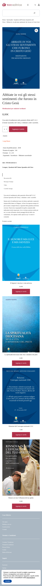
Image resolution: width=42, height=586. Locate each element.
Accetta (7, 581)
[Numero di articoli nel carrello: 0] (35, 4)
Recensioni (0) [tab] (7, 178)
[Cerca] (34, 13)
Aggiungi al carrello (18, 129)
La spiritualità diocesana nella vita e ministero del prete (21, 355)
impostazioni (30, 577)
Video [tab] (5, 185)
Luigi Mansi (6, 141)
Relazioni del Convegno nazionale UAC (21, 426)
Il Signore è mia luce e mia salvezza (21, 283)
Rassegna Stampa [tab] (8, 181)
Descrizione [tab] (7, 175)
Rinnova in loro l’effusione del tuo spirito (21, 498)
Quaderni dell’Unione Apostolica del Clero (20, 167)
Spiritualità (10, 20)
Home (4, 20)
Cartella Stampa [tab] (8, 188)
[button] (36, 30)
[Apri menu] (28, 5)
